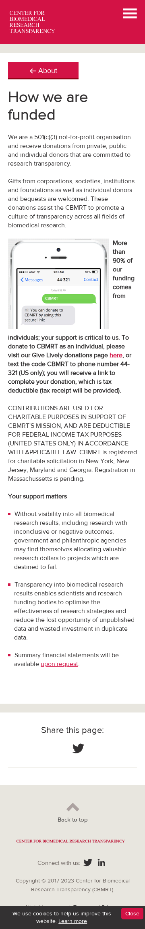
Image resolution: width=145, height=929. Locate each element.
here (116, 355)
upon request (59, 663)
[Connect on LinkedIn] (101, 863)
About (47, 71)
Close (132, 913)
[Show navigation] (130, 14)
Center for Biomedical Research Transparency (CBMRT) (33, 22)
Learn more (72, 921)
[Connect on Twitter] (78, 749)
